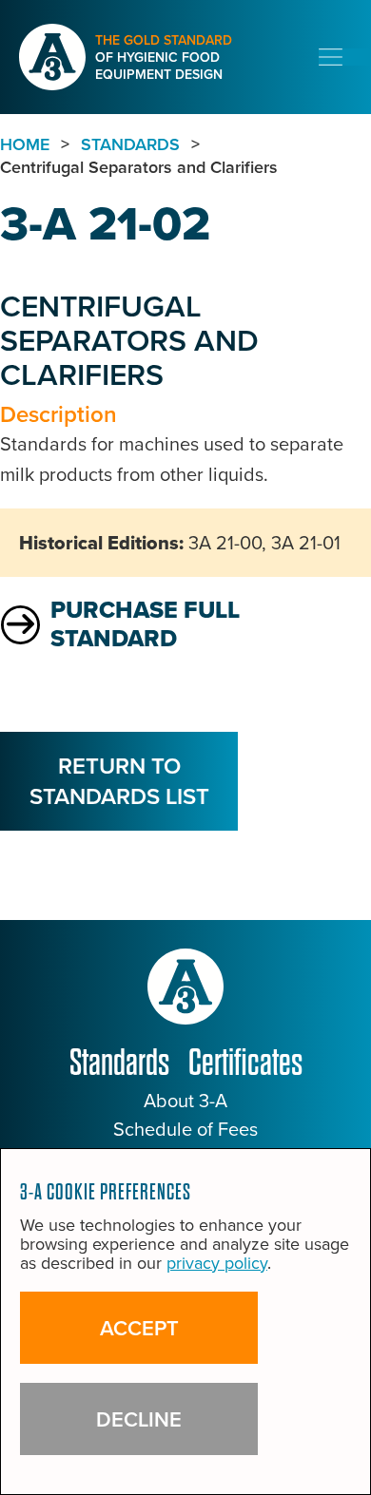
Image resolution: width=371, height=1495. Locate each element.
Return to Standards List (119, 781)
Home (24, 144)
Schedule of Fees (185, 1129)
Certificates (245, 1063)
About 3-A (185, 1100)
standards (130, 144)
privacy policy (216, 1263)
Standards (119, 1063)
